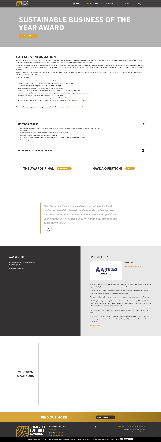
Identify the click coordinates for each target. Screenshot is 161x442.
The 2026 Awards (26, 36)
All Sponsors (95, 325)
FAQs (140, 3)
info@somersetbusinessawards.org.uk (76, 107)
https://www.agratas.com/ (132, 266)
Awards (76, 3)
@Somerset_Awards (58, 434)
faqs (128, 168)
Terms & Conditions (131, 426)
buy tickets (62, 168)
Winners (98, 3)
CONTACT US (52, 430)
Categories (88, 3)
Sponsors (109, 3)
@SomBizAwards (58, 432)
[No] (159, 439)
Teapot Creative (141, 431)
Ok (121, 439)
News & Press (130, 3)
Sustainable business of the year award (75, 23)
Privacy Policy (121, 426)
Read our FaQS (102, 417)
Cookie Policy (142, 426)
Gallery (119, 3)
